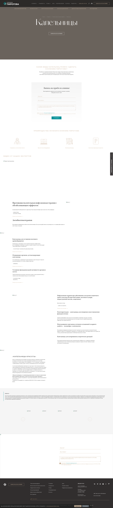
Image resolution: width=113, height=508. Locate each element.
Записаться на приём (102, 3)
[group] (33, 419)
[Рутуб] (109, 484)
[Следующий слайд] (90, 419)
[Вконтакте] (95, 484)
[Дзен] (106, 484)
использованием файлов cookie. (52, 506)
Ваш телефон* (41, 100)
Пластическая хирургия (20, 8)
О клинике (51, 483)
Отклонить (85, 506)
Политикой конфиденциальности (49, 112)
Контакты (67, 3)
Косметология (33, 8)
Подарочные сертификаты (67, 487)
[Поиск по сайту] (31, 499)
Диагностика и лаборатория (79, 8)
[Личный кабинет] (91, 3)
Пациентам (73, 3)
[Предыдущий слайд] (23, 419)
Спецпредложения (60, 3)
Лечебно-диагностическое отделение (58, 16)
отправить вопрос (66, 468)
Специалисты (42, 3)
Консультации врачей (62, 8)
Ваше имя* (40, 96)
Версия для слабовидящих (101, 493)
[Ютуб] (103, 484)
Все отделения (93, 8)
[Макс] (100, 484)
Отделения (48, 16)
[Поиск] (89, 3)
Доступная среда (97, 495)
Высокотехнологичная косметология (37, 485)
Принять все (77, 506)
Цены (53, 3)
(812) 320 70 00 (81, 483)
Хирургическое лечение (47, 8)
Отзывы (47, 3)
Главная (43, 16)
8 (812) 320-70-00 (83, 3)
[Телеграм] (97, 484)
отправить (56, 117)
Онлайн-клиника (65, 485)
